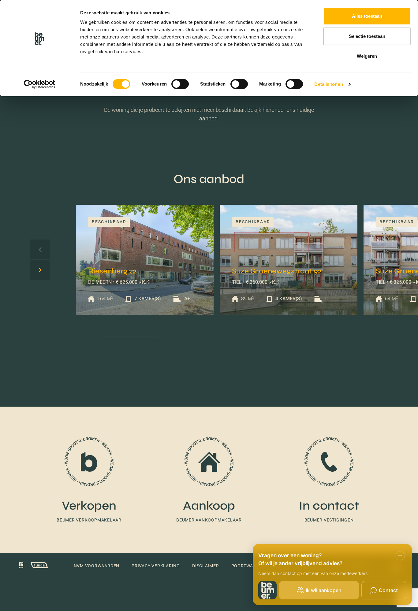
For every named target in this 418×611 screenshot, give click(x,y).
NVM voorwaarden (97, 565)
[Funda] (36, 566)
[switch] (180, 84)
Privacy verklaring (156, 565)
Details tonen (328, 84)
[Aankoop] (209, 479)
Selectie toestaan (367, 36)
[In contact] (329, 479)
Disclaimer (205, 565)
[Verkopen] (89, 479)
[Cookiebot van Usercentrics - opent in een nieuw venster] (39, 84)
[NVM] (21, 566)
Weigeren (367, 56)
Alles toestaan (367, 16)
